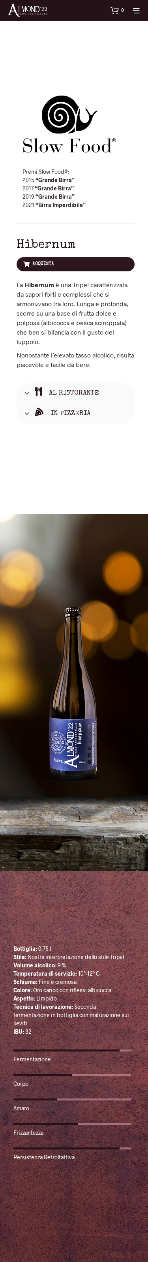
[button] (117, 10)
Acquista (43, 264)
